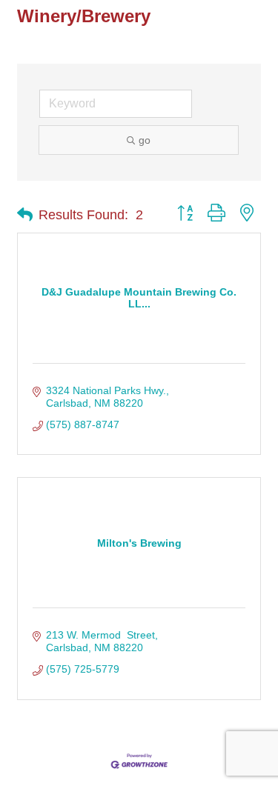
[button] (25, 215)
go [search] (144, 140)
